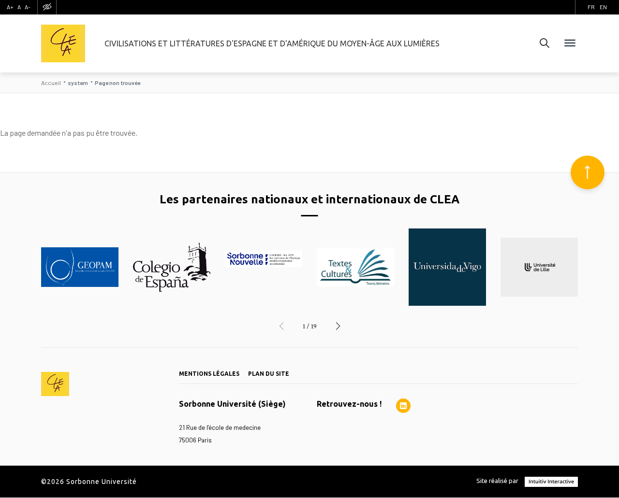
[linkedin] (403, 405)
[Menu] (570, 43)
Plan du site (268, 373)
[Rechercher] (544, 43)
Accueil (51, 82)
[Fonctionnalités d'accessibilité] (47, 7)
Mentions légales (209, 373)
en (603, 6)
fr (591, 6)
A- (27, 6)
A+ (10, 6)
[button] (281, 326)
